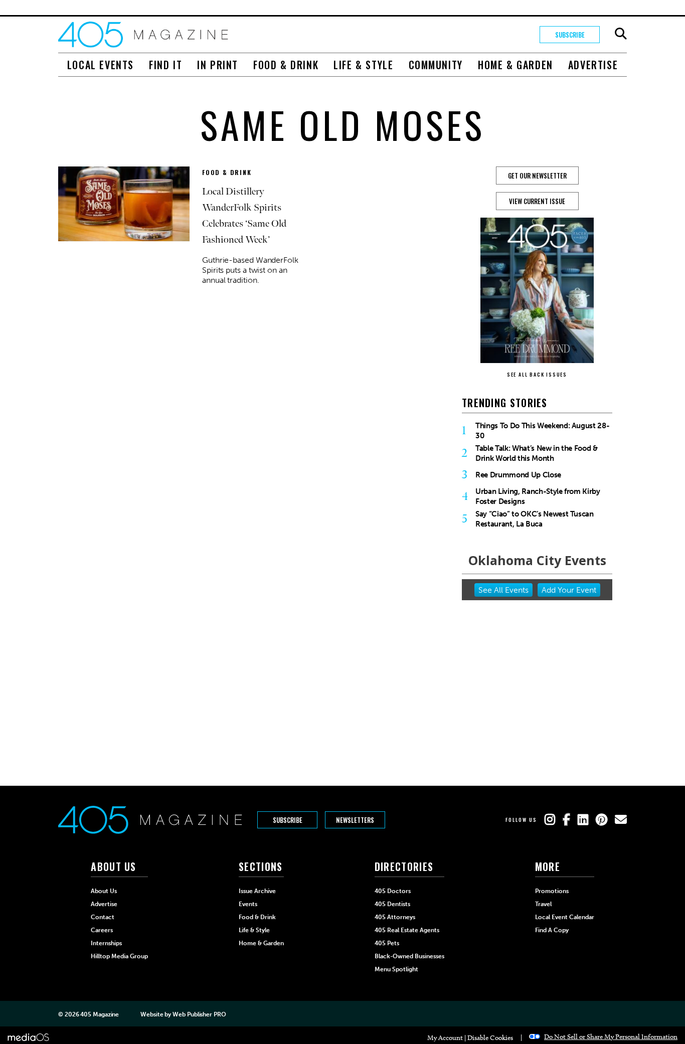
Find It (165, 64)
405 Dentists (392, 904)
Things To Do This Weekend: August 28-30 (542, 430)
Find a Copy (552, 930)
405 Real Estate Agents (407, 930)
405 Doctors (393, 891)
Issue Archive (257, 891)
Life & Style (363, 64)
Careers (102, 930)
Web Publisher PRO (199, 1014)
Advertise (593, 64)
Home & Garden (515, 64)
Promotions (552, 891)
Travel (543, 904)
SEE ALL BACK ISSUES (537, 374)
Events (248, 904)
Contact (102, 917)
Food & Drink (285, 64)
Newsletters (355, 820)
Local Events (100, 64)
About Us (104, 891)
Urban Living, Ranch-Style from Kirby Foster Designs (537, 496)
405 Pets (387, 943)
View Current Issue (537, 201)
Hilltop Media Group (119, 956)
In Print (217, 64)
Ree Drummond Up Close (518, 474)
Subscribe (570, 35)
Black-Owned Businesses (409, 956)
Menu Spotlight (396, 969)
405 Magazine (99, 1014)
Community (436, 64)
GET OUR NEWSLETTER (537, 175)
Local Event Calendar (564, 917)
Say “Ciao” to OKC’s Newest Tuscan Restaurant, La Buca (534, 519)
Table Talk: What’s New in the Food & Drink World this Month (536, 453)
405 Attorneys (395, 917)
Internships (106, 943)
